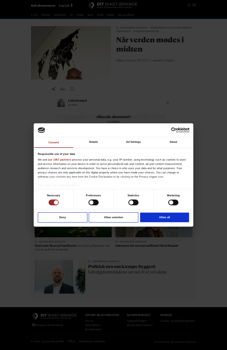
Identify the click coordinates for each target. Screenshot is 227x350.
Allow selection (113, 217)
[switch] (93, 202)
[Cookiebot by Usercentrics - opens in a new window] (173, 130)
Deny (62, 217)
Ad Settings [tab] (133, 141)
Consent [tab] (53, 142)
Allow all (164, 217)
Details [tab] (93, 141)
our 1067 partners (59, 159)
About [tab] (173, 141)
